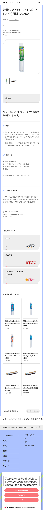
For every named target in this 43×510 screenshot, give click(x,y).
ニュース (6, 465)
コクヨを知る (8, 435)
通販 (5, 455)
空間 (5, 450)
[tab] (6, 81)
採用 (26, 442)
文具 (18, 2)
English (36, 411)
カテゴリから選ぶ (15, 419)
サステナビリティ (29, 435)
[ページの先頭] (39, 427)
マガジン (6, 460)
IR (25, 438)
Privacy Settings (21, 490)
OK (21, 500)
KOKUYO (5, 427)
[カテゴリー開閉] (17, 436)
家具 (5, 445)
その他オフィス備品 (34, 427)
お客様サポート (29, 445)
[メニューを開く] (38, 2)
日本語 (29, 411)
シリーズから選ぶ (28, 419)
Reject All (21, 495)
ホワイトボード (14, 19)
